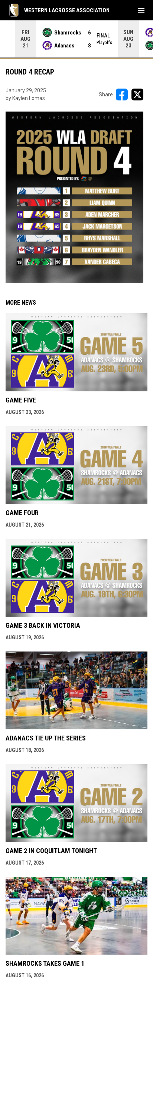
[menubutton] (141, 10)
